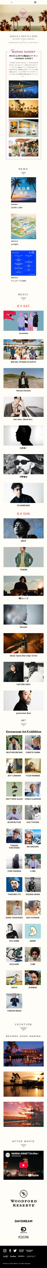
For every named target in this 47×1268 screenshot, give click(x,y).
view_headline (35, 2)
